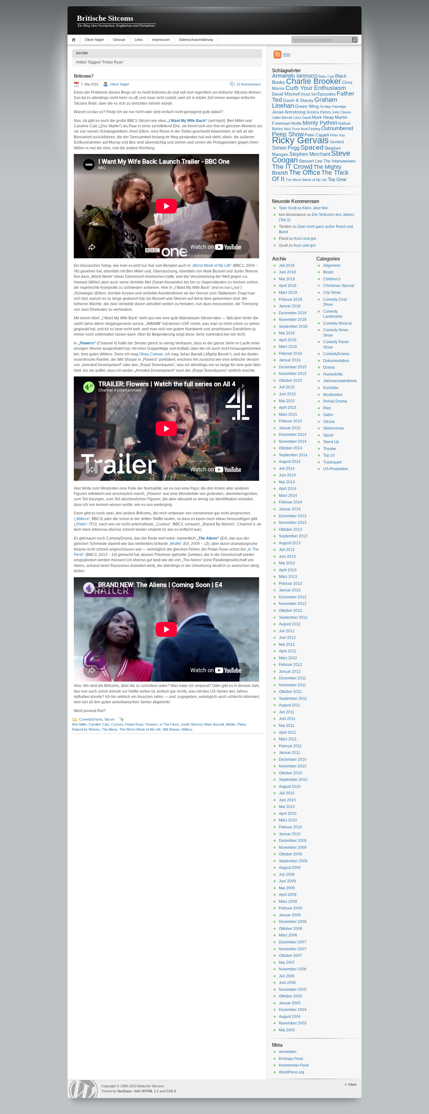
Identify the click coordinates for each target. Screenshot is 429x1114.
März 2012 (288, 658)
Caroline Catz (99, 724)
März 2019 (288, 292)
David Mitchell (286, 93)
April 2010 (287, 813)
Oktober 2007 (290, 955)
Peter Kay (337, 135)
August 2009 (290, 867)
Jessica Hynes (318, 112)
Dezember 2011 (292, 678)
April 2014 (287, 488)
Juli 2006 (287, 976)
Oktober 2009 (290, 854)
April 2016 (287, 340)
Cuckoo (117, 724)
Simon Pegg (286, 148)
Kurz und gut (305, 238)
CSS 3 (171, 1091)
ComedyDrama (90, 719)
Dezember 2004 (293, 1009)
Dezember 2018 (293, 313)
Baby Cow (326, 76)
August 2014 (290, 461)
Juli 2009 (287, 874)
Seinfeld (337, 142)
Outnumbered (337, 128)
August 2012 (290, 624)
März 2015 (288, 414)
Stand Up (331, 442)
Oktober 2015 (290, 380)
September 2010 (293, 779)
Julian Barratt (282, 117)
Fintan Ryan (134, 724)
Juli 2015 (287, 387)
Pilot (327, 408)
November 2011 (292, 685)
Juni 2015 (287, 394)
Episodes (327, 93)
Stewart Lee (311, 160)
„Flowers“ (87, 343)
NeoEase (124, 1091)
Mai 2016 (287, 333)
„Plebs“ (81, 524)
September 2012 (293, 617)
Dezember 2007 (293, 942)
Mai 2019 (287, 279)
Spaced (312, 147)
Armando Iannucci (295, 76)
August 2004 (290, 1016)
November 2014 (293, 441)
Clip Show (332, 292)
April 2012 (287, 651)
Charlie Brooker (313, 81)
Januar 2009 (290, 915)
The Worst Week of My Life (140, 729)
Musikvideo (333, 394)
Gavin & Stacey (298, 100)
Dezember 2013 (293, 516)
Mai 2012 (287, 644)
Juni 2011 (287, 718)
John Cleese (341, 112)
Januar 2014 (290, 509)
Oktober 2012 (290, 610)
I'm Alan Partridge (333, 106)
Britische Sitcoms (105, 18)
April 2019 (287, 285)
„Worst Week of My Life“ (212, 265)
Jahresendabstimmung (342, 381)
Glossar (119, 39)
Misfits (231, 724)
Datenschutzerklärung (196, 39)
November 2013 (293, 522)
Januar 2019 (290, 306)
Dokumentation (336, 361)
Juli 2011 (286, 712)
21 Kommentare (248, 84)
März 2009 (288, 901)
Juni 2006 (287, 982)
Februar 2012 (290, 664)
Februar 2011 (290, 746)
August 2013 (290, 543)
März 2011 (288, 739)
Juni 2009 (287, 881)
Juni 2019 (287, 272)
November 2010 (293, 766)
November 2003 (293, 1023)
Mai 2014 (287, 482)
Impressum (161, 39)
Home (75, 40)
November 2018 (293, 319)
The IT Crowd (292, 166)
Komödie (331, 388)
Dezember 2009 (293, 840)
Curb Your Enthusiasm (315, 88)
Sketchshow (333, 428)
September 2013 (293, 536)
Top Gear (337, 179)
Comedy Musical (337, 323)
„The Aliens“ (208, 538)
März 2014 (288, 495)
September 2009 (293, 861)
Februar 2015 (290, 421)
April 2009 (287, 894)
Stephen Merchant (309, 154)
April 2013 (287, 570)
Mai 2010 (287, 806)
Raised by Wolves (86, 729)
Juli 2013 (287, 549)
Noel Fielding (310, 129)
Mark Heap (323, 117)
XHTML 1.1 (150, 1091)
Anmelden (287, 1052)
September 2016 (293, 326)
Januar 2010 (290, 834)
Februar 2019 (290, 299)
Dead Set (309, 94)
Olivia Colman (151, 354)
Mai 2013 (287, 563)
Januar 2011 (289, 752)
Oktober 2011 (290, 691)
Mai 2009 (287, 888)
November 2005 (293, 989)
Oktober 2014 (290, 448)
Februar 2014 (290, 502)
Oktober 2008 (290, 928)
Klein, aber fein (315, 208)
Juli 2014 (287, 468)
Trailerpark (332, 462)
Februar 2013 (290, 583)
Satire (328, 415)
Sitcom (109, 719)
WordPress (83, 1089)
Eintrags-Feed (291, 1058)
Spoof (328, 435)
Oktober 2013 (290, 529)
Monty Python (320, 123)
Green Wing (307, 106)
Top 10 (329, 455)
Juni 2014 (287, 475)
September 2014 (293, 455)
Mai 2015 (287, 401)
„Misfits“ (175, 543)
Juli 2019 (287, 265)
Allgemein (331, 265)
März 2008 (288, 935)
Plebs (241, 724)
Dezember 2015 (293, 367)
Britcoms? (83, 76)
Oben (352, 1084)
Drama (329, 367)
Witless (187, 729)
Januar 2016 (290, 360)
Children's (331, 279)
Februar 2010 (290, 827)
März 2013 (288, 576)
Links (139, 39)
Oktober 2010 (290, 773)
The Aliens (109, 729)
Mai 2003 (287, 1030)
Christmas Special (338, 285)
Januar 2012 (290, 671)
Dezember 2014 (293, 434)
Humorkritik (333, 374)
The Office (304, 172)
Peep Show (288, 134)
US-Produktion (335, 469)
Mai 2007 (287, 962)
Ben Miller (79, 724)
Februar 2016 (290, 353)
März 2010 (288, 820)
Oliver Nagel (94, 39)
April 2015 (287, 407)
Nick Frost (292, 129)
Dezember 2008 (293, 921)
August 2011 (289, 705)
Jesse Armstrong (288, 111)
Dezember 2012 (293, 597)
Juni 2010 (287, 800)
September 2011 (293, 698)
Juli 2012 (287, 631)
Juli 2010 (287, 793)
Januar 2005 (290, 1003)
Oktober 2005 (290, 996)
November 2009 (293, 847)
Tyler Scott (287, 208)
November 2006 (293, 969)
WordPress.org (291, 1072)
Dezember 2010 (293, 759)
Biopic (328, 272)
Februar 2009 (290, 908)
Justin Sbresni (191, 724)
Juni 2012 (287, 637)
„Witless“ (82, 519)
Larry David (302, 117)
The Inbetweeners (339, 161)
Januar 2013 (290, 590)
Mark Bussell (214, 724)
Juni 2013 (287, 556)
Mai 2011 (287, 725)
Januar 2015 (290, 428)
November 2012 (293, 603)
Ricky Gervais (300, 140)
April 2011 (287, 732)
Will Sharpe (171, 729)
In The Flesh (169, 724)
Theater (329, 449)
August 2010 (290, 786)
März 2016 (288, 346)
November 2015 (293, 373)
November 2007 (293, 949)
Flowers (151, 724)
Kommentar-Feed (294, 1065)
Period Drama (335, 401)
